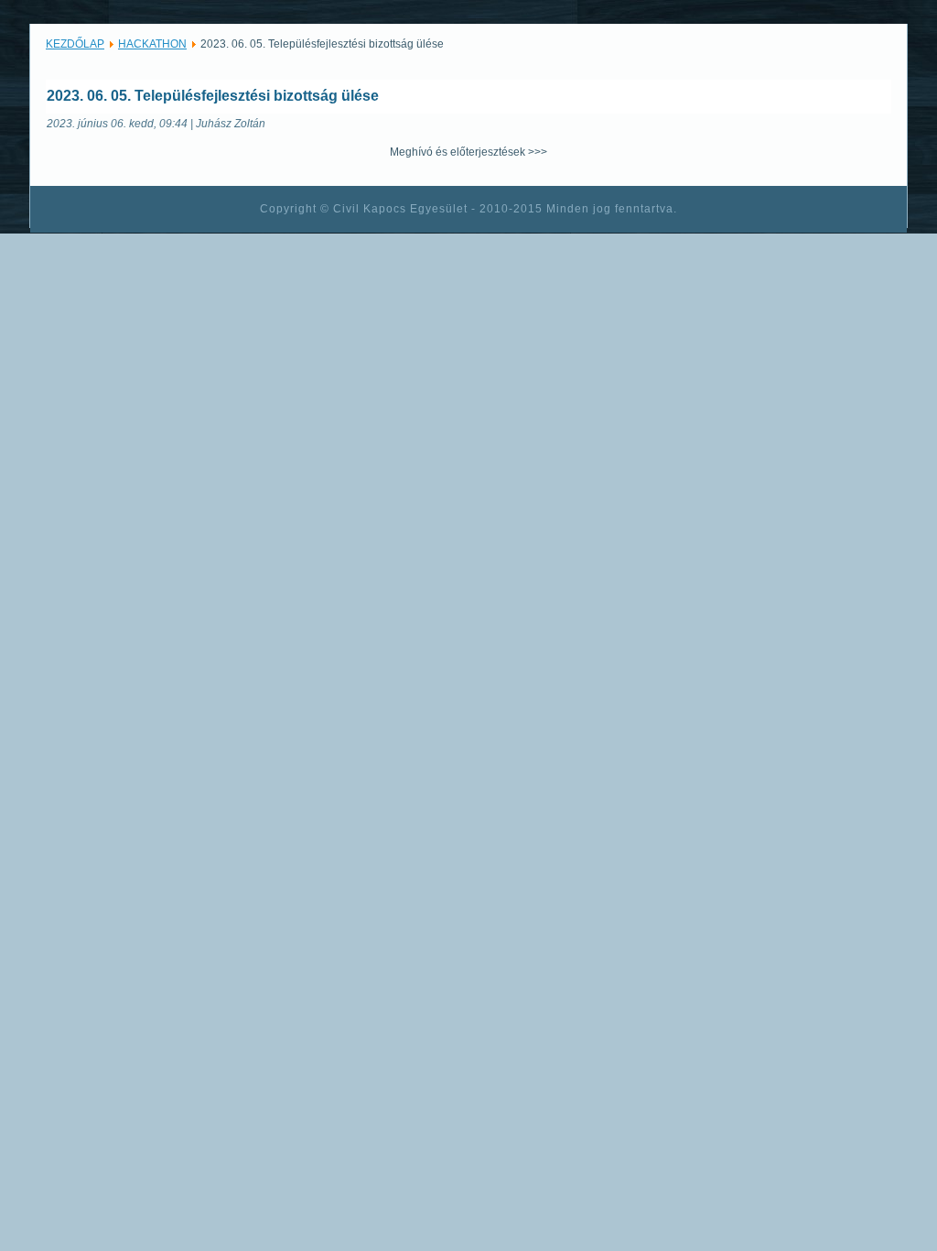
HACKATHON (152, 44)
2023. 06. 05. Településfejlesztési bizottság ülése (213, 95)
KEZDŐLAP (75, 44)
